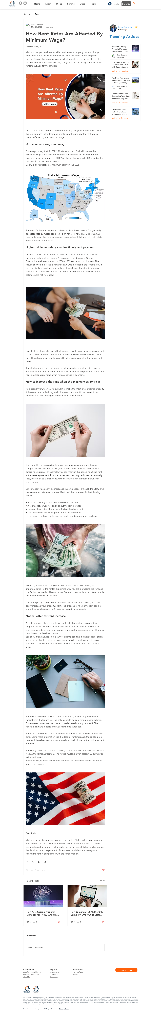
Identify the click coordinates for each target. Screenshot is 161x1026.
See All (102, 880)
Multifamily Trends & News (121, 118)
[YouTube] (25, 3)
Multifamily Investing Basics (121, 71)
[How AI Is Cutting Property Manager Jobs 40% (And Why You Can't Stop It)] (43, 896)
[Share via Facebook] (27, 862)
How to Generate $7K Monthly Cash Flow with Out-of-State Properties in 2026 (87, 913)
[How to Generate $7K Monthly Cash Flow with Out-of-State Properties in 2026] (87, 896)
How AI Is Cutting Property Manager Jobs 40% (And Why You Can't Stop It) (42, 913)
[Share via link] (45, 862)
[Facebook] (20, 3)
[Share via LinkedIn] (39, 862)
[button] (48, 3)
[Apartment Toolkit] (24, 14)
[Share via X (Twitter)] (33, 862)
